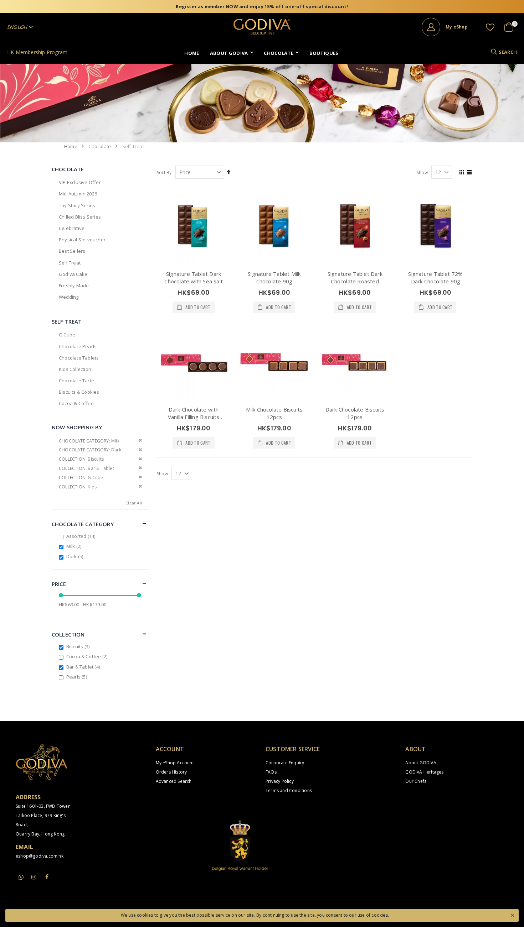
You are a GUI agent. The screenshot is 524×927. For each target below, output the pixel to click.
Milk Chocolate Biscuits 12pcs (274, 413)
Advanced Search (174, 781)
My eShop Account (175, 763)
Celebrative (71, 228)
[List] (469, 172)
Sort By (164, 172)
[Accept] (512, 914)
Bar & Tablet (84, 667)
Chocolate (99, 146)
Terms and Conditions (289, 790)
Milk (74, 546)
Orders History (171, 772)
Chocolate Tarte (76, 380)
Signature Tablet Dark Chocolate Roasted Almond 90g (355, 281)
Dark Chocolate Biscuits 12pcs (355, 413)
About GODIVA (420, 763)
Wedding (68, 297)
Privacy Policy (280, 781)
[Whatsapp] (21, 877)
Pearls (77, 677)
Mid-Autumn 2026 (78, 193)
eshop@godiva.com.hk (39, 856)
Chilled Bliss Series (80, 217)
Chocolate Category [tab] (83, 524)
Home (70, 146)
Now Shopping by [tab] (77, 427)
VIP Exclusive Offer (80, 182)
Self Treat (70, 263)
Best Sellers (72, 251)
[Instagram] (34, 876)
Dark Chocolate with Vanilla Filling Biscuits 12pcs (194, 417)
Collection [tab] (68, 634)
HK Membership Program (37, 52)
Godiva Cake (73, 274)
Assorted (81, 536)
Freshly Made (74, 285)
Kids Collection (75, 369)
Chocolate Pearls (78, 346)
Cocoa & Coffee (76, 403)
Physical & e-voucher (82, 239)
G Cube (67, 334)
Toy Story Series (77, 205)
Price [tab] (59, 583)
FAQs (271, 772)
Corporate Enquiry (285, 763)
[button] (490, 27)
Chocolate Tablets (79, 358)
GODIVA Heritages (424, 772)
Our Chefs (415, 781)
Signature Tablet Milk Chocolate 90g (274, 277)
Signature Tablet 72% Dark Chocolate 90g (435, 277)
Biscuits (78, 646)
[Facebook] (47, 876)
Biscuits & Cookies (79, 392)
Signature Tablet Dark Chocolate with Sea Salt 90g (193, 281)
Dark (75, 556)
